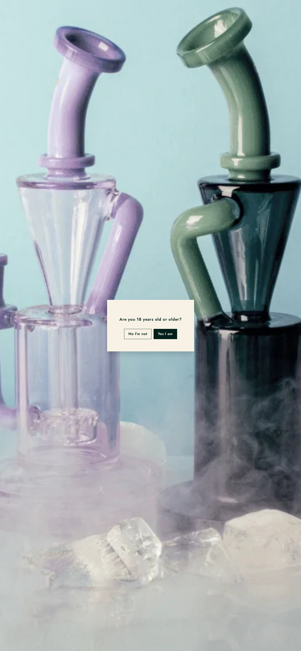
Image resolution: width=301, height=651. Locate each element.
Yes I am (165, 333)
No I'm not (137, 333)
